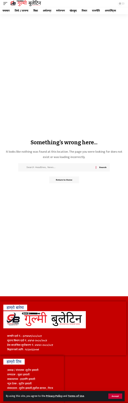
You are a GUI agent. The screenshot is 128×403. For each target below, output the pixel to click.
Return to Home (64, 180)
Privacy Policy (54, 396)
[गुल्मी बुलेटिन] (26, 3)
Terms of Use (76, 396)
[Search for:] (60, 167)
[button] (115, 396)
